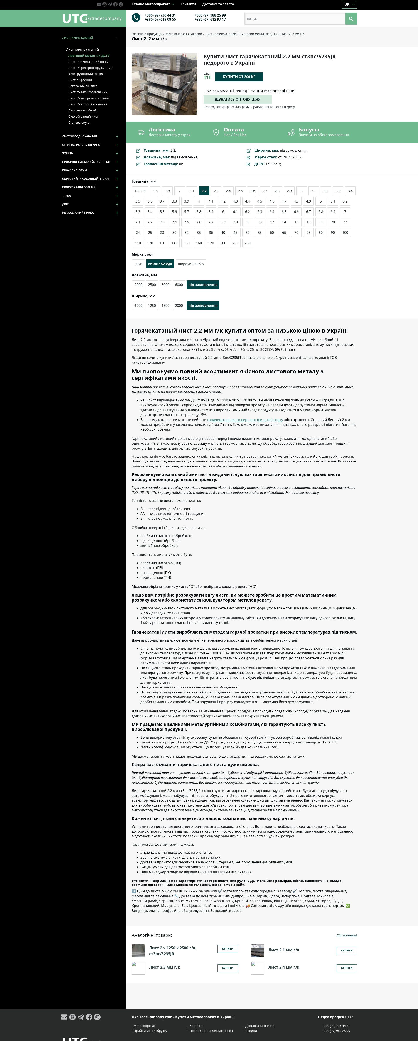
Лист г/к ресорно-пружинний (90, 68)
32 (187, 232)
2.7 (265, 190)
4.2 (223, 201)
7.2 (150, 222)
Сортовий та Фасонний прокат (86, 179)
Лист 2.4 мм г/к (283, 967)
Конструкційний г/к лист (86, 74)
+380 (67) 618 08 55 (160, 19)
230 (235, 243)
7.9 (235, 222)
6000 (179, 284)
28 (162, 232)
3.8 (174, 201)
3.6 (150, 201)
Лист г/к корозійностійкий (88, 104)
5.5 (162, 211)
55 (260, 232)
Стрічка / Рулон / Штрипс (81, 145)
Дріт (65, 204)
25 (150, 232)
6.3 (259, 211)
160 (199, 243)
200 (223, 243)
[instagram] (121, 4)
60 (272, 232)
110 (138, 243)
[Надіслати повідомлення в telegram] (110, 4)
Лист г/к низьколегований (88, 92)
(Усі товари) (347, 935)
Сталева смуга (79, 122)
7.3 (162, 222)
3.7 (162, 201)
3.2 (326, 190)
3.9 (186, 201)
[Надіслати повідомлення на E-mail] (99, 4)
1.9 (167, 190)
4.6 (272, 201)
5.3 (137, 211)
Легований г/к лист (82, 86)
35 (199, 232)
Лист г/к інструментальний (88, 98)
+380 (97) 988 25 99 (210, 15)
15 (296, 222)
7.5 (186, 222)
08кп (138, 263)
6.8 (320, 211)
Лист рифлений (80, 80)
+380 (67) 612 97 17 (210, 19)
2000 (138, 284)
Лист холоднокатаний (79, 136)
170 (211, 243)
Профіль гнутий (74, 170)
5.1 (332, 201)
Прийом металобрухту (150, 1031)
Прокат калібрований (79, 187)
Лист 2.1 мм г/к (283, 949)
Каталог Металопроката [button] (151, 4)
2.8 (277, 190)
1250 (152, 305)
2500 (152, 284)
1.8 (155, 190)
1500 (165, 305)
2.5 (240, 190)
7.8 (223, 222)
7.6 (198, 222)
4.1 (211, 201)
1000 (138, 305)
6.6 (296, 211)
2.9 (289, 190)
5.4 (150, 211)
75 (308, 232)
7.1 (137, 222)
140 (174, 243)
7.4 (174, 222)
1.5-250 (140, 190)
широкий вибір (191, 263)
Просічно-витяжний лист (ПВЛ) (86, 162)
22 (345, 222)
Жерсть (67, 153)
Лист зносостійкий (82, 110)
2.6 (252, 190)
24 (138, 232)
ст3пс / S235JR (160, 263)
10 (260, 222)
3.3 (338, 190)
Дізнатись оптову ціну (238, 99)
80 (321, 232)
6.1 (235, 211)
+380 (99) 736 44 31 (160, 15)
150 (187, 243)
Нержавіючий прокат (78, 213)
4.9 (308, 201)
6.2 (247, 211)
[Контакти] (136, 17)
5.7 (186, 211)
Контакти (188, 4)
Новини (251, 1031)
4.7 (284, 201)
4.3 (235, 201)
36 (211, 232)
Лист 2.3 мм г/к (164, 967)
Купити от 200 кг (239, 76)
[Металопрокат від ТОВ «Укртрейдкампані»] (92, 18)
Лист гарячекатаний (77, 38)
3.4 (350, 190)
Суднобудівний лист (83, 116)
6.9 (332, 211)
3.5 (137, 201)
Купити (227, 948)
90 (333, 232)
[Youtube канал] (105, 4)
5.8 (198, 211)
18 (321, 222)
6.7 (308, 211)
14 (284, 222)
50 (247, 232)
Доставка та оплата (218, 4)
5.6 (174, 211)
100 (345, 232)
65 (284, 232)
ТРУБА (66, 196)
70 (296, 232)
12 (272, 222)
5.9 (211, 211)
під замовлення (203, 284)
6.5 (284, 211)
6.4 (272, 211)
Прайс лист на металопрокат (211, 1031)
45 (235, 232)
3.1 (313, 190)
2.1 (191, 190)
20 (333, 222)
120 (150, 243)
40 (223, 232)
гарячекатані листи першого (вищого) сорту (245, 419)
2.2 (204, 190)
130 (162, 243)
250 (248, 243)
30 (174, 232)
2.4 (228, 190)
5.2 (345, 201)
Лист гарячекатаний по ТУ (88, 62)
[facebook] (116, 4)
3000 (165, 284)
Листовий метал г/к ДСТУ (89, 55)
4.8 (296, 201)
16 (308, 222)
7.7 (211, 222)
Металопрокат (144, 1026)
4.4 (247, 201)
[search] (351, 19)
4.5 (259, 201)
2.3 (216, 190)
